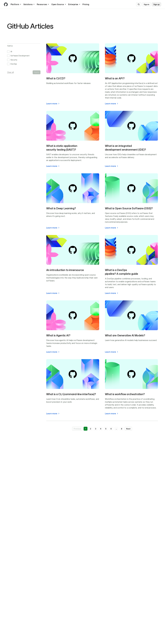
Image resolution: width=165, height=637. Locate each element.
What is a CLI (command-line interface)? (71, 394)
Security (14, 60)
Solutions (27, 4)
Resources (42, 4)
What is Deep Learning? (61, 208)
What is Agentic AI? (58, 335)
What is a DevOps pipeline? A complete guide (121, 272)
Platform (15, 4)
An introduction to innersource (65, 270)
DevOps (14, 64)
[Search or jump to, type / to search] (138, 4)
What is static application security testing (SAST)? (61, 147)
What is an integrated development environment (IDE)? (125, 147)
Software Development (20, 56)
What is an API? (115, 78)
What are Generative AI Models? (125, 335)
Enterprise (73, 4)
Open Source (57, 4)
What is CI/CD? (55, 78)
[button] (77, 429)
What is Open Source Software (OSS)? (129, 208)
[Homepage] (6, 4)
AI (11, 51)
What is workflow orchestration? (125, 394)
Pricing (85, 4)
